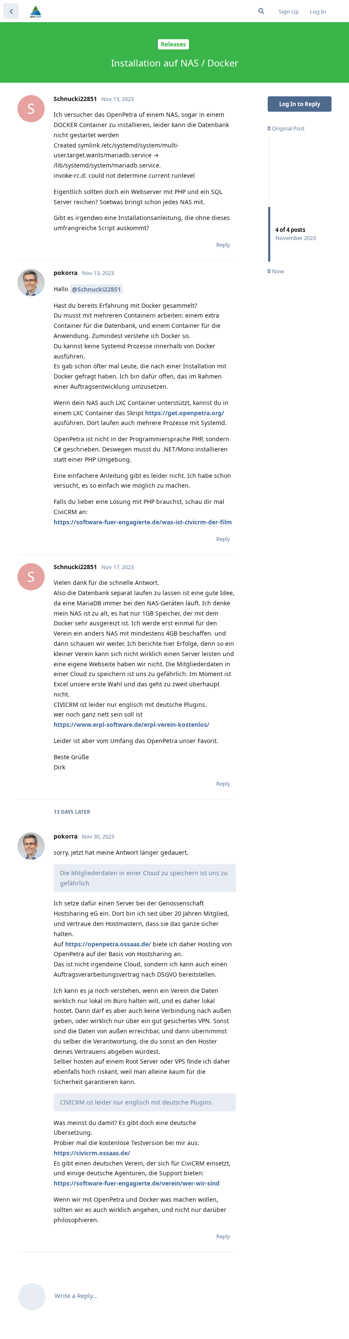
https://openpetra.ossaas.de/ (108, 944)
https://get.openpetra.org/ (184, 413)
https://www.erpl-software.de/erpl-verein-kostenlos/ (131, 724)
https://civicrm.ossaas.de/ (92, 1153)
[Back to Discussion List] (11, 11)
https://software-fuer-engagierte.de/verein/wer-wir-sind (137, 1183)
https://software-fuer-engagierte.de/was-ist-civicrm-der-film (143, 522)
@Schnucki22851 (96, 289)
